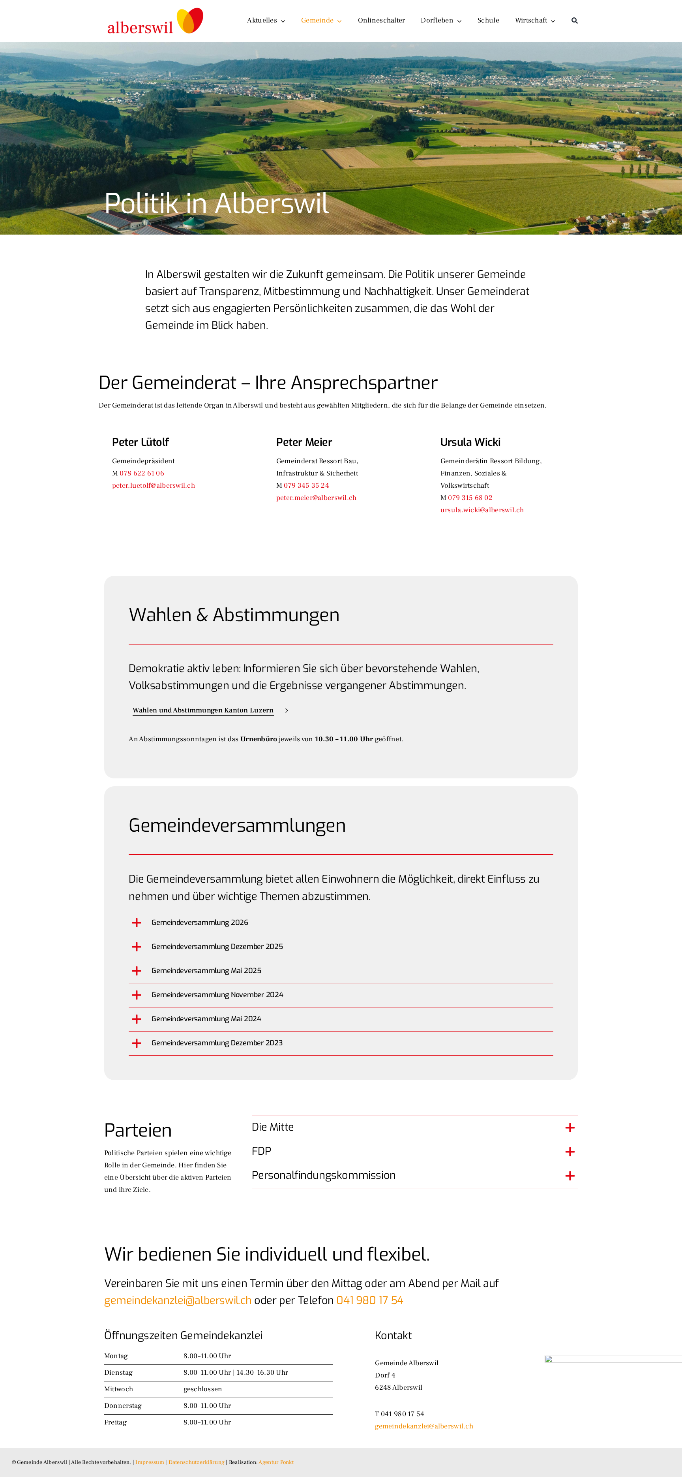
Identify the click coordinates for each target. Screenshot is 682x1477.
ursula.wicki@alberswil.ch (482, 510)
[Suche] (574, 21)
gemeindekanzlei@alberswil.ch (178, 1300)
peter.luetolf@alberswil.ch (153, 485)
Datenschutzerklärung (197, 1462)
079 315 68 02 (470, 497)
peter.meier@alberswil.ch (316, 497)
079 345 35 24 (306, 485)
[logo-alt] (156, 6)
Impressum (149, 1462)
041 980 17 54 (369, 1300)
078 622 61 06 (142, 473)
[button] (341, 923)
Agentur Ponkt (276, 1462)
